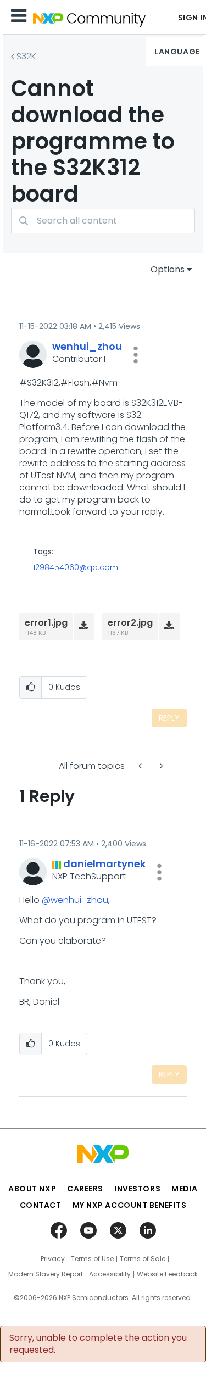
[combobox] (103, 220)
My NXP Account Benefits (130, 1205)
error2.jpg (130, 622)
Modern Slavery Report (45, 1274)
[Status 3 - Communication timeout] (141, 766)
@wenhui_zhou (75, 900)
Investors (137, 1188)
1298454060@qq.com (75, 567)
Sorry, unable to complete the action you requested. (98, 1344)
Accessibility (110, 1274)
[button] (135, 355)
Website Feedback (167, 1274)
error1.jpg (46, 622)
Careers (85, 1188)
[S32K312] (160, 766)
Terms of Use (92, 1259)
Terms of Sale (142, 1259)
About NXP (32, 1188)
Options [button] (168, 269)
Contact (41, 1205)
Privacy (53, 1259)
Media (184, 1188)
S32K (26, 56)
